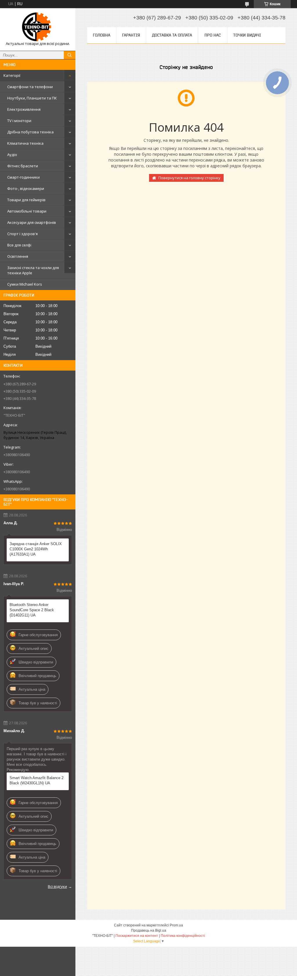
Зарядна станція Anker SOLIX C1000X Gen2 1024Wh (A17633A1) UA (36, 549)
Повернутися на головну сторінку (189, 177)
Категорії (11, 75)
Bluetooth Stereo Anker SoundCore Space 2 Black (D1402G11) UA (32, 610)
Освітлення (17, 256)
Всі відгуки (57, 886)
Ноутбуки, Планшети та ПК (32, 98)
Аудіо (12, 154)
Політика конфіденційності (183, 936)
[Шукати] (69, 55)
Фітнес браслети (22, 165)
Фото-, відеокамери (25, 188)
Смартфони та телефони (30, 86)
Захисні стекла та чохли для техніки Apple (33, 270)
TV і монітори (19, 120)
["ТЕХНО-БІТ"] (37, 26)
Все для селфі (19, 245)
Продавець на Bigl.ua (148, 930)
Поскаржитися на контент (136, 936)
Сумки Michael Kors (24, 284)
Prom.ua (176, 925)
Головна (101, 35)
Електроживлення (24, 109)
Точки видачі (247, 35)
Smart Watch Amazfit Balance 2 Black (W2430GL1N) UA (37, 780)
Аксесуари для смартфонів (31, 222)
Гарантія (131, 35)
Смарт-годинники (23, 177)
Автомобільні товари (26, 211)
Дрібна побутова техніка (30, 132)
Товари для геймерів (26, 199)
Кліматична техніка (25, 143)
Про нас (212, 35)
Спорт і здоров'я (22, 233)
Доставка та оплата (172, 35)
